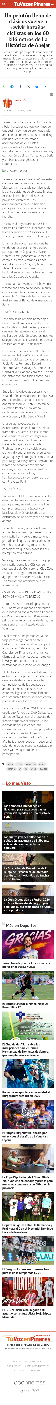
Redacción (21, 100)
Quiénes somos (14, 1366)
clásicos (43, 769)
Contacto (16, 1361)
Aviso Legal (19, 1370)
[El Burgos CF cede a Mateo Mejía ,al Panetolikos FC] (28, 985)
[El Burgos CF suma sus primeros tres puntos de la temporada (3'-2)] (28, 1250)
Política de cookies (34, 1361)
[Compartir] (3, 87)
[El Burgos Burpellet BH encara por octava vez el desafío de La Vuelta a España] (28, 1114)
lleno (41, 764)
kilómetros (30, 764)
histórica (11, 769)
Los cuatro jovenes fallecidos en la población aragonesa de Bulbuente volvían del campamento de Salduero (26, 842)
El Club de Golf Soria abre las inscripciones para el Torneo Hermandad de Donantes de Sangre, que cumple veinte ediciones (25, 1049)
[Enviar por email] (51, 94)
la (20, 769)
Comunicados (35, 1370)
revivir (33, 769)
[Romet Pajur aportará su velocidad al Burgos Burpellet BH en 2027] (28, 1073)
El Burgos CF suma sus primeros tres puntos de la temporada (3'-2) (25, 1271)
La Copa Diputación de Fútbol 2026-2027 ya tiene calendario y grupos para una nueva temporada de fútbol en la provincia (27, 905)
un (26, 769)
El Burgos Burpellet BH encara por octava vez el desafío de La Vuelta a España (25, 1136)
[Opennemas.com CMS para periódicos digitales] (29, 1386)
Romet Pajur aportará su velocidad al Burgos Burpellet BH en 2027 (26, 1094)
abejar (10, 764)
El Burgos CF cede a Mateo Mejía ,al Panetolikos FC (25, 1005)
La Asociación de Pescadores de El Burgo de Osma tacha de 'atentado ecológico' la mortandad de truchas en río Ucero (26, 873)
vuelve (19, 764)
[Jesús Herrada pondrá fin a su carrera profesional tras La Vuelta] (28, 944)
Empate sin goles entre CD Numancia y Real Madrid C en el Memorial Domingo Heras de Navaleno (27, 1228)
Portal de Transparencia (37, 1366)
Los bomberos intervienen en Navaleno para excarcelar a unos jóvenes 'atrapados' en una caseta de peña (27, 811)
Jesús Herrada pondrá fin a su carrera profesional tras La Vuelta (26, 965)
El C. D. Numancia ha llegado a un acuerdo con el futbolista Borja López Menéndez (26, 1313)
